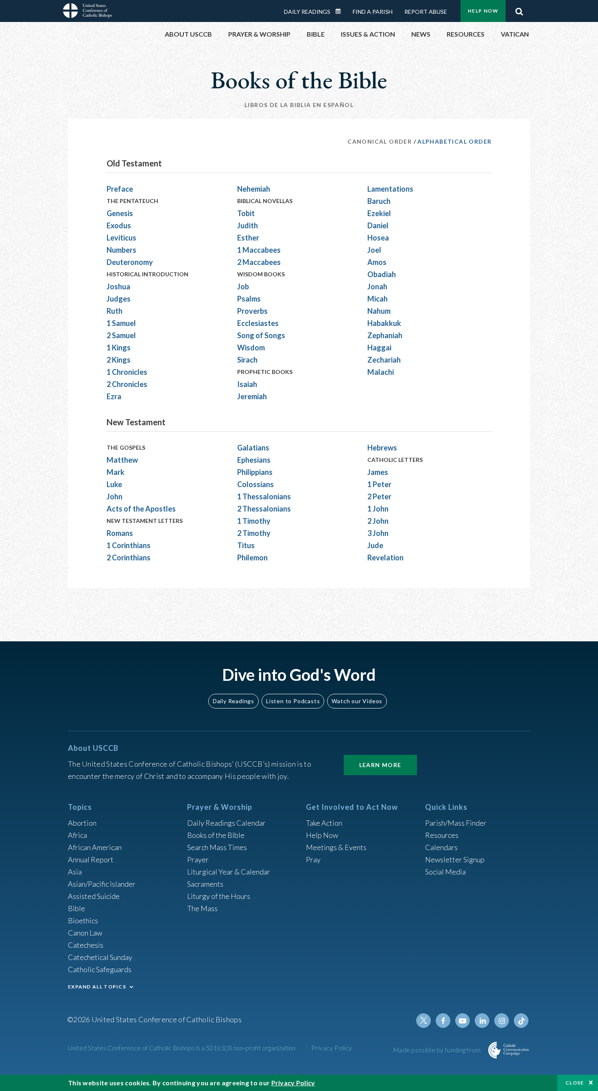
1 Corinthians (129, 545)
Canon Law (85, 932)
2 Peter (379, 496)
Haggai (379, 347)
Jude (375, 545)
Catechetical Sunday (100, 957)
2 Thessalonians (264, 508)
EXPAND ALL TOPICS (97, 987)
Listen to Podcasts (293, 700)
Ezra (114, 396)
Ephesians (254, 459)
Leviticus (121, 237)
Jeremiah (252, 396)
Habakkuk (384, 323)
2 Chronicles (127, 384)
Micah (377, 298)
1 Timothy (254, 520)
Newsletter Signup (455, 859)
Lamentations (390, 188)
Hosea (378, 237)
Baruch (379, 201)
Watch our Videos (357, 700)
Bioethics (83, 920)
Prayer (198, 859)
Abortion (82, 822)
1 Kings (119, 347)
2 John (377, 520)
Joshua (118, 286)
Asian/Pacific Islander (101, 883)
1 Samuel (121, 323)
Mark (115, 472)
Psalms (249, 298)
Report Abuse (425, 11)
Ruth (114, 310)
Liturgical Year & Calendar (228, 871)
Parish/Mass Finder (456, 822)
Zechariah (384, 359)
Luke (114, 484)
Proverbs (252, 310)
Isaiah (247, 384)
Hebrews (382, 447)
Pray (313, 859)
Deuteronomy (130, 262)
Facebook (443, 1020)
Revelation (385, 557)
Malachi (380, 371)
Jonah (377, 286)
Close (574, 1083)
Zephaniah (384, 335)
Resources (441, 835)
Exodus (119, 225)
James (377, 472)
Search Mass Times (217, 847)
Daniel (377, 225)
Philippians (255, 472)
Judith (247, 225)
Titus (246, 545)
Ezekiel (379, 213)
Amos (376, 262)
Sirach (247, 359)
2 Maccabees (259, 262)
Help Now (483, 11)
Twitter (423, 1020)
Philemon (252, 557)
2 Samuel (121, 335)
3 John (377, 533)
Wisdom (251, 347)
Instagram (501, 1020)
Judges (119, 298)
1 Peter (379, 484)
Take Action (324, 822)
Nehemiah (253, 188)
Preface (120, 188)
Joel (374, 249)
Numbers (121, 249)
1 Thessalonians (264, 496)
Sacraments (205, 883)
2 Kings (119, 359)
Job (243, 286)
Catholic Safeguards (99, 969)
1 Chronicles (127, 371)
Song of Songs (261, 335)
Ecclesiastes (258, 323)
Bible (76, 908)
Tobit (246, 213)
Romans (120, 533)
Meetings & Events (336, 847)
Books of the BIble (215, 835)
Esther (248, 237)
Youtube (462, 1020)
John (114, 496)
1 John (377, 508)
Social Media (445, 871)
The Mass (202, 908)
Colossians (255, 484)
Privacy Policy (331, 1048)
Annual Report (90, 859)
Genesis (120, 213)
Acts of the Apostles (141, 508)
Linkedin (482, 1020)
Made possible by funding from (437, 1050)
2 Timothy (254, 533)
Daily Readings (307, 11)
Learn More (380, 764)
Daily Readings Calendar (341, 11)
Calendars (441, 847)
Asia (75, 871)
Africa (77, 835)
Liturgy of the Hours (218, 896)
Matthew (122, 459)
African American (95, 847)
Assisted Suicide (94, 896)
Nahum (379, 310)
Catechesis (85, 944)
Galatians (253, 447)
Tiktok (521, 1020)
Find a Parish (373, 11)
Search (519, 9)
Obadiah (381, 274)
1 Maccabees (259, 249)
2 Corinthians (129, 557)
